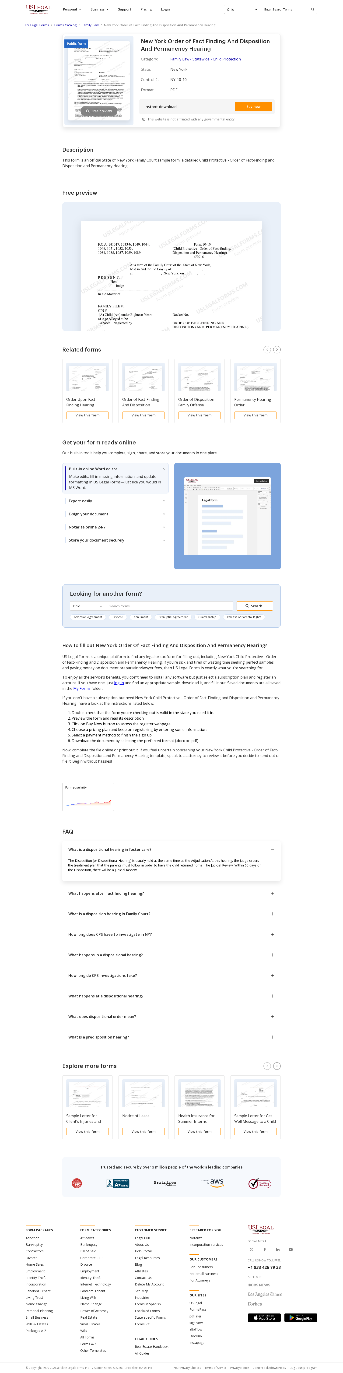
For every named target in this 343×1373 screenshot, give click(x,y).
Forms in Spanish (148, 1304)
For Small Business (203, 1273)
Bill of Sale (88, 1251)
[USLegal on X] (251, 1249)
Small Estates (90, 1324)
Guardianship (207, 617)
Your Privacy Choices (187, 1368)
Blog (138, 1264)
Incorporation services (206, 1244)
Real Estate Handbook (151, 1346)
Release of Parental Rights (244, 617)
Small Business (37, 1317)
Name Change (36, 1304)
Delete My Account (149, 1284)
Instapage (196, 1342)
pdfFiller (195, 1316)
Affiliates (141, 1271)
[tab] (115, 478)
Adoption (32, 1238)
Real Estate (88, 1317)
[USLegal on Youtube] (290, 1249)
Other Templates (93, 1350)
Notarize (196, 1238)
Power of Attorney (94, 1311)
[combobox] (242, 9)
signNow (196, 1322)
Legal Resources (147, 1258)
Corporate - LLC (92, 1258)
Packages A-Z (36, 1330)
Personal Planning (39, 1311)
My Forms (82, 688)
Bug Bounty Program (303, 1368)
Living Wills (88, 1297)
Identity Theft (36, 1277)
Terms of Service (216, 1368)
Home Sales (35, 1264)
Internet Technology (95, 1284)
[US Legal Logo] (261, 1229)
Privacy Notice (239, 1368)
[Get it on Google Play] (300, 1317)
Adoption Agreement (88, 617)
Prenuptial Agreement (173, 617)
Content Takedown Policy (269, 1368)
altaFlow (195, 1329)
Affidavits (87, 1238)
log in (119, 682)
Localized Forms (147, 1311)
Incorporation (36, 1284)
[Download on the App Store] (264, 1317)
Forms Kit (142, 1324)
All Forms (87, 1337)
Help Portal (143, 1251)
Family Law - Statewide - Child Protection (205, 59)
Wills (83, 1330)
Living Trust (34, 1297)
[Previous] (267, 349)
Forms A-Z (88, 1344)
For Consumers (201, 1267)
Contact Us (143, 1277)
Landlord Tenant (38, 1291)
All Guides (142, 1353)
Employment (35, 1271)
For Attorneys (199, 1280)
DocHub (195, 1336)
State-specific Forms (150, 1317)
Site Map (141, 1291)
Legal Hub (142, 1238)
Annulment (141, 617)
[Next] (277, 349)
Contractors (35, 1251)
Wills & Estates (37, 1324)
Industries (142, 1297)
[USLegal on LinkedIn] (277, 1249)
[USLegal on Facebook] (264, 1249)
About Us (142, 1244)
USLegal (195, 1303)
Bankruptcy (34, 1244)
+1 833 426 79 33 (264, 1267)
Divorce (118, 617)
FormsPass (197, 1309)
